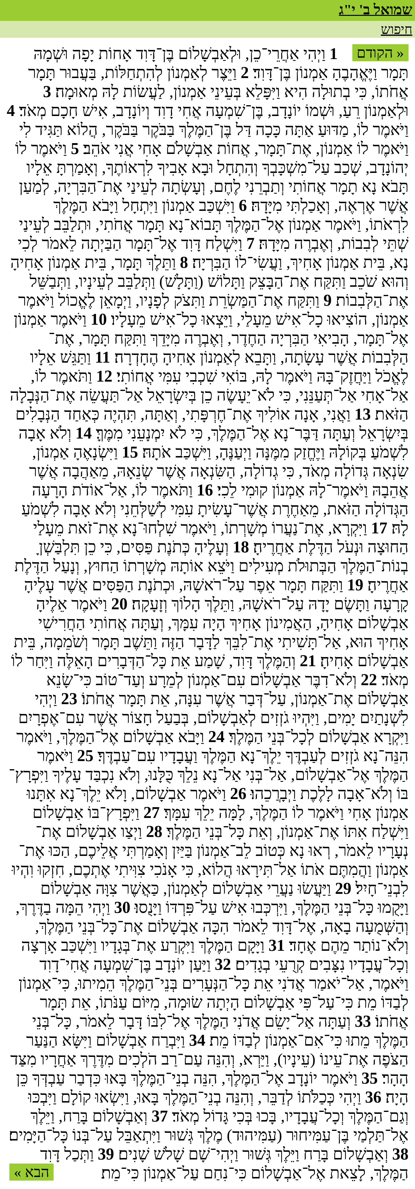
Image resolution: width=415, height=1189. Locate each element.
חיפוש (396, 29)
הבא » (31, 1172)
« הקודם (380, 52)
